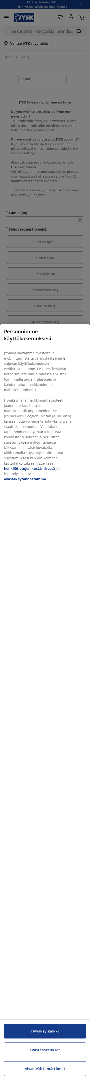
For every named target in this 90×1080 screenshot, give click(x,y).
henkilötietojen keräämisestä (29, 468)
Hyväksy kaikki (45, 1031)
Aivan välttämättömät (45, 1068)
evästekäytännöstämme (25, 479)
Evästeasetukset (45, 1049)
